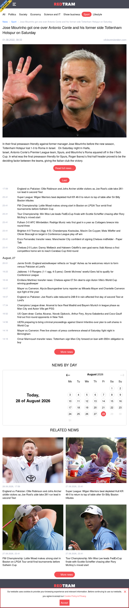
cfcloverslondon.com (115, 39)
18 (78, 407)
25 (78, 414)
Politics (12, 14)
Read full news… (64, 168)
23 (120, 407)
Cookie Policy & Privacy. (75, 596)
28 (103, 414)
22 (112, 407)
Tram (64, 4)
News (5, 21)
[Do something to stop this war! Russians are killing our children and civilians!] (6, 6)
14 (103, 401)
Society (23, 14)
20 (95, 407)
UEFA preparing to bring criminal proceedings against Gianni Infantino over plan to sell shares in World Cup (69, 323)
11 (78, 401)
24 (70, 414)
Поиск (124, 4)
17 (70, 407)
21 (103, 407)
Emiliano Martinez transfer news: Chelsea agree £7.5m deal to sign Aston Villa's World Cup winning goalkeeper (67, 281)
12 (86, 401)
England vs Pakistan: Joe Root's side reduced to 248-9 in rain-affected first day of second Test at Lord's (70, 298)
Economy (35, 14)
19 (86, 407)
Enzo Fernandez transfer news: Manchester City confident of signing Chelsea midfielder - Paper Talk (69, 240)
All (4, 14)
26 (86, 414)
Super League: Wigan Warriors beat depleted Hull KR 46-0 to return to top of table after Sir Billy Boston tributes (68, 198)
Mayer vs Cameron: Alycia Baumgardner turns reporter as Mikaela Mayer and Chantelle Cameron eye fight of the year (71, 290)
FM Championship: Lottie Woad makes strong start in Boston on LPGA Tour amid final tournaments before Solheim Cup (64, 207)
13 (95, 401)
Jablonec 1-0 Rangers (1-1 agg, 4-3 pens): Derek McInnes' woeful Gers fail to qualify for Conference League (65, 273)
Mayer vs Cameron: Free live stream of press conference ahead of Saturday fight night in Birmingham (66, 332)
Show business (71, 14)
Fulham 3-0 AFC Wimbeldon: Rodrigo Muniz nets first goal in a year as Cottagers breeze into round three (68, 223)
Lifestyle (97, 14)
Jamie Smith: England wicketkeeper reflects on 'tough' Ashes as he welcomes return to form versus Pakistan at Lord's (67, 264)
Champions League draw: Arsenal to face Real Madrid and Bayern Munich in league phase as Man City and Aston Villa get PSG (68, 306)
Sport (87, 14)
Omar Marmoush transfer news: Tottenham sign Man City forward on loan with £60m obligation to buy (70, 340)
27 (95, 414)
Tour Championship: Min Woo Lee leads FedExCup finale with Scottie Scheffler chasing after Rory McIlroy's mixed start (70, 215)
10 (70, 401)
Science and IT (52, 14)
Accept (64, 602)
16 (120, 401)
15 (112, 401)
